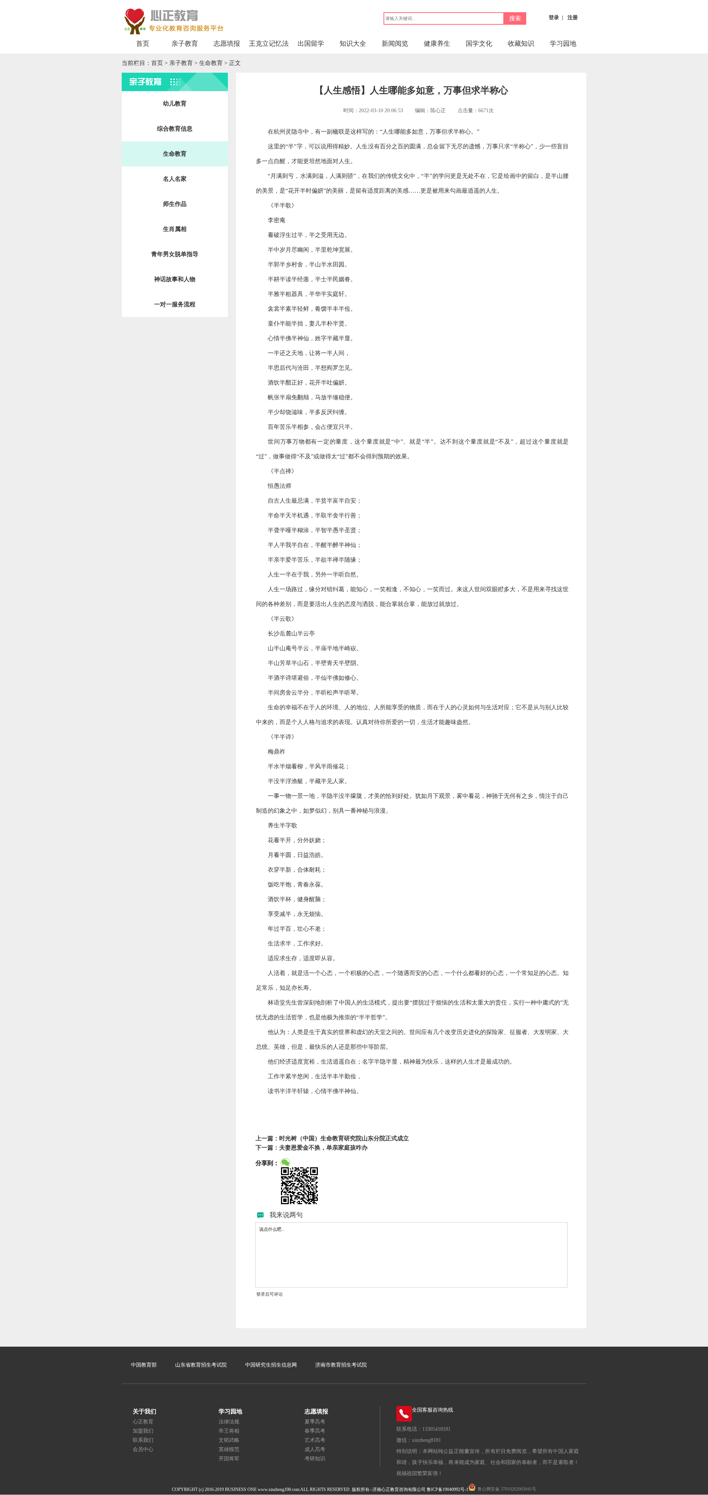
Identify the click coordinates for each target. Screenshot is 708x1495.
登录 (554, 17)
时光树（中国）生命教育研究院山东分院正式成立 (344, 1138)
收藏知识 (521, 43)
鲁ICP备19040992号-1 (447, 1489)
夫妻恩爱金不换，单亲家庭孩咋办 (323, 1147)
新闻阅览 (395, 43)
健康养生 (437, 43)
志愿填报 (227, 43)
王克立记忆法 (269, 43)
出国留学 (311, 43)
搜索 (515, 18)
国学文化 (479, 43)
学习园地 (563, 43)
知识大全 (353, 43)
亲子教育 (184, 43)
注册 (573, 17)
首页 (142, 43)
